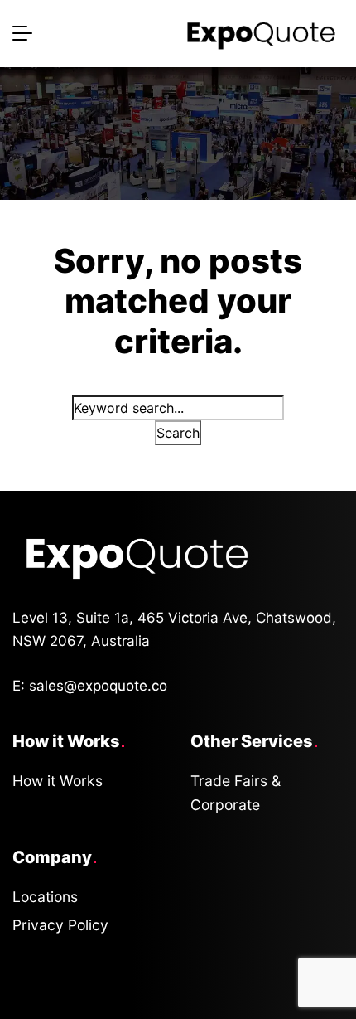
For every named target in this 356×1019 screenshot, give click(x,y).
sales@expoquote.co (98, 685)
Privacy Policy (60, 925)
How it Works (57, 780)
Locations (45, 896)
